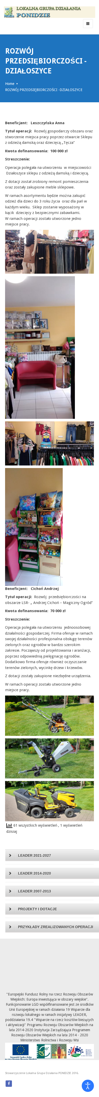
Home (9, 84)
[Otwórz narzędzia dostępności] (88, 1086)
